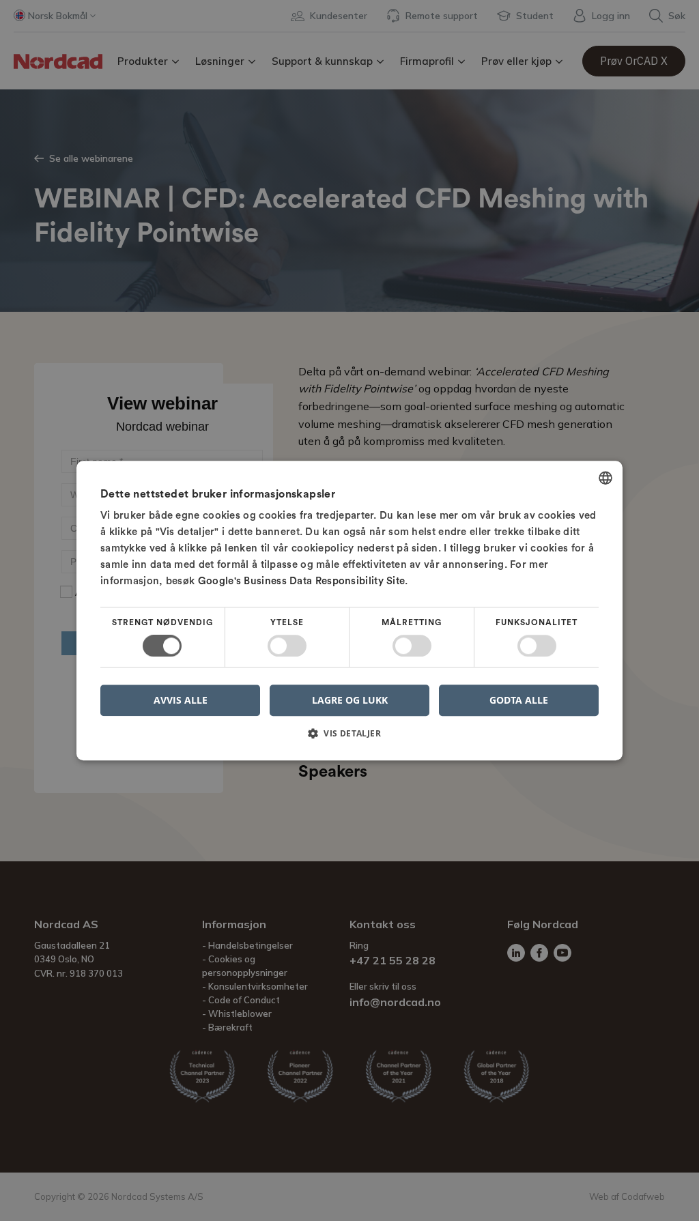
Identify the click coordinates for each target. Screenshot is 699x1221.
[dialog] (349, 610)
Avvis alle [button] (181, 699)
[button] (349, 738)
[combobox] (605, 478)
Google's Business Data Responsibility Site (301, 581)
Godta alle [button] (518, 699)
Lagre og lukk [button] (350, 699)
